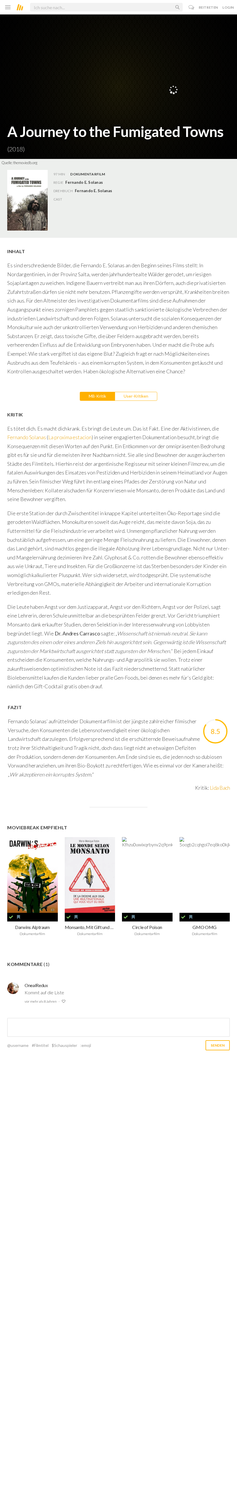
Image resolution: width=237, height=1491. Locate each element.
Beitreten (208, 7)
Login (228, 7)
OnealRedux (36, 985)
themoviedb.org (25, 162)
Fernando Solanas (26, 437)
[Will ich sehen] (18, 917)
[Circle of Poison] (147, 875)
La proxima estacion (70, 437)
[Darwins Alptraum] (32, 875)
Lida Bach (220, 788)
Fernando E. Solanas (93, 190)
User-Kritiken (136, 396)
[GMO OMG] (204, 875)
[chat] (191, 7)
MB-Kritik (97, 396)
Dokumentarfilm (87, 174)
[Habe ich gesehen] (11, 917)
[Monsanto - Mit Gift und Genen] (90, 875)
